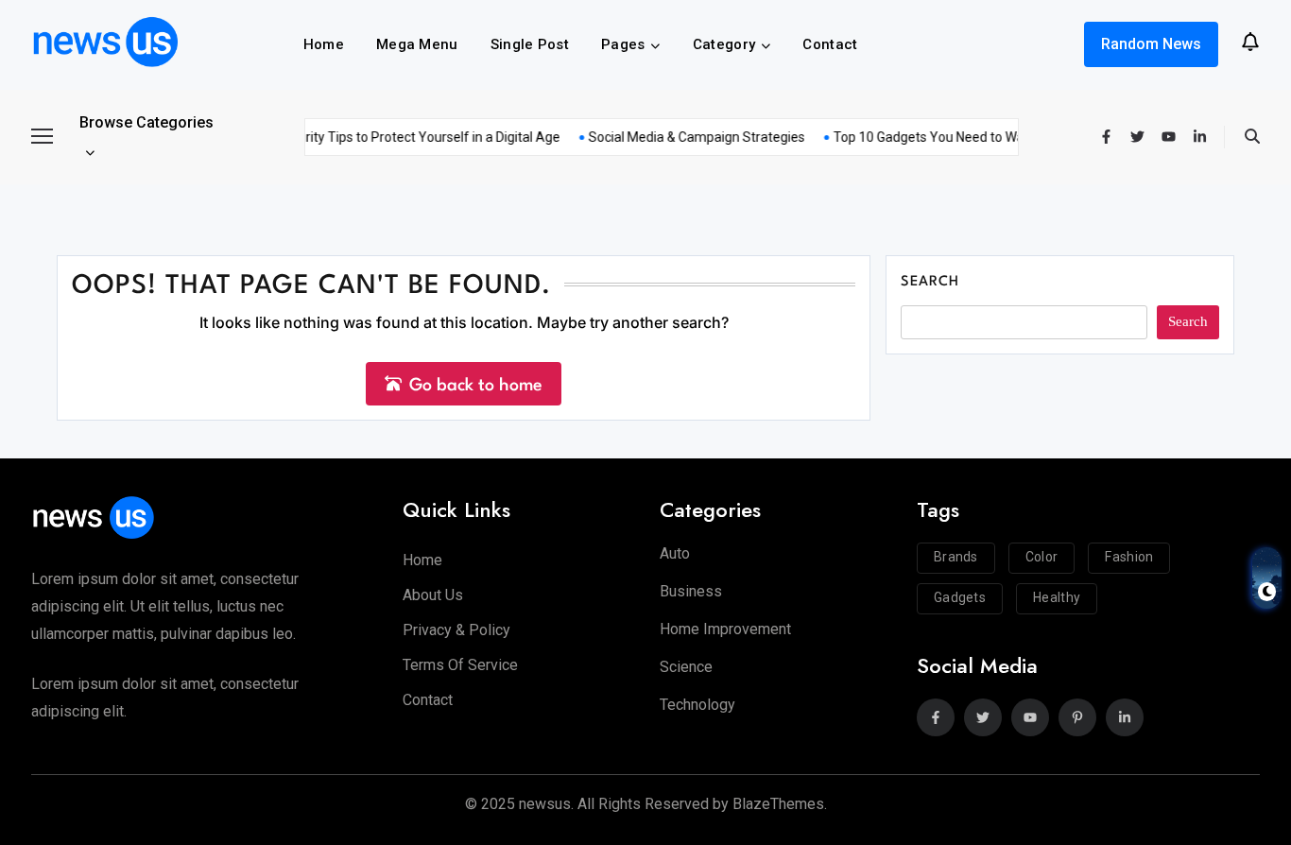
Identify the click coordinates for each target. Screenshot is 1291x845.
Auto (675, 553)
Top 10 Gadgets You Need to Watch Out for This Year (983, 137)
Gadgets (960, 597)
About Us (433, 595)
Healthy (1056, 597)
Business (691, 591)
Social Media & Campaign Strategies (689, 137)
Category (724, 44)
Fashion (1129, 556)
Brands (956, 556)
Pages (623, 44)
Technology (697, 705)
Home (323, 44)
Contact (829, 44)
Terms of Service (460, 665)
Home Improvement (725, 629)
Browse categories (146, 122)
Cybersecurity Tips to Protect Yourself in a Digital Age (394, 137)
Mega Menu (417, 44)
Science (686, 667)
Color (1042, 556)
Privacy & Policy (456, 630)
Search (930, 282)
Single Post (530, 44)
